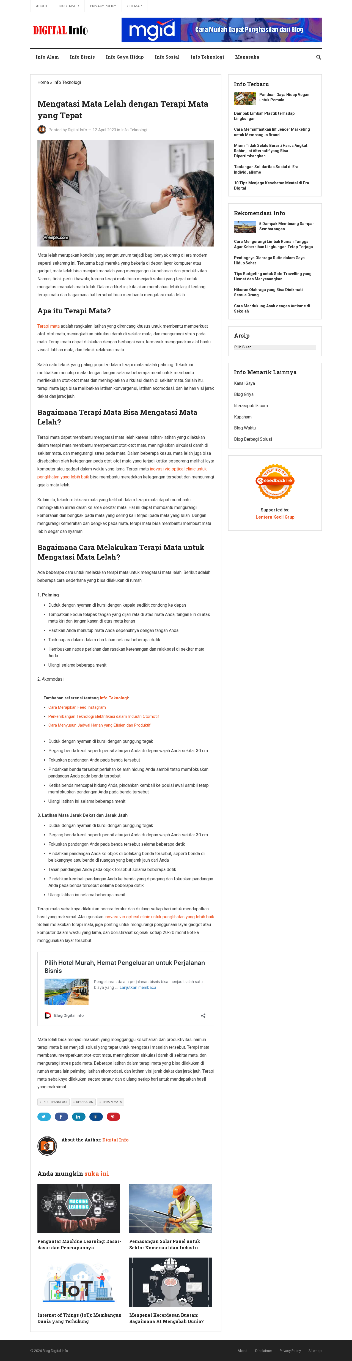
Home (43, 82)
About (42, 6)
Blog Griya (244, 394)
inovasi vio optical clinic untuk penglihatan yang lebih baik (159, 916)
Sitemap (134, 6)
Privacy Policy (103, 6)
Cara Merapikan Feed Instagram (77, 707)
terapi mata (112, 1102)
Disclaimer (69, 6)
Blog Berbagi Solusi (253, 439)
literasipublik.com (251, 405)
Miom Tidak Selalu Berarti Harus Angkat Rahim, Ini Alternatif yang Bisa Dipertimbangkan (270, 150)
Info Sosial (167, 57)
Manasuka (247, 57)
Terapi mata (48, 326)
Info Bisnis (82, 57)
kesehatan (84, 1102)
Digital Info (77, 129)
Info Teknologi (207, 57)
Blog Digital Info (55, 1351)
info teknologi (55, 1102)
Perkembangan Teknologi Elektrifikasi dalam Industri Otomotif (103, 716)
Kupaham (243, 417)
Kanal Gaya (244, 383)
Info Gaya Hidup (125, 57)
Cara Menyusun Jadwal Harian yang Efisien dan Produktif (99, 725)
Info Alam (47, 57)
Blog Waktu (245, 428)
